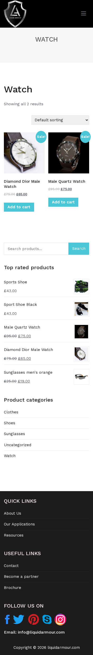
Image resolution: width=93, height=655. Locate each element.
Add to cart (18, 207)
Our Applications (19, 524)
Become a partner (21, 576)
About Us (12, 513)
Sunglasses (14, 434)
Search (79, 248)
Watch (10, 455)
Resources (14, 535)
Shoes (9, 423)
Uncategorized (17, 445)
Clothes (11, 412)
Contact (11, 565)
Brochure (12, 587)
